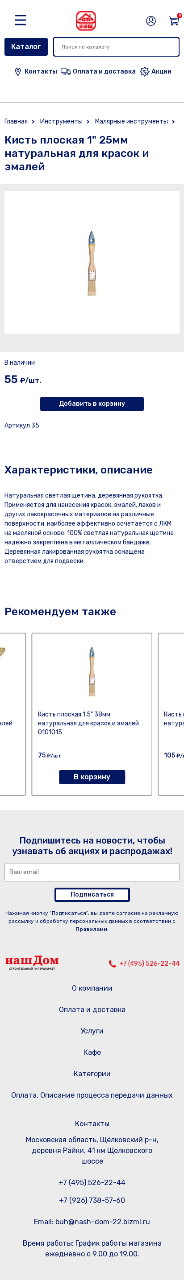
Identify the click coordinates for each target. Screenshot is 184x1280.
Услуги (92, 1031)
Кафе (92, 1052)
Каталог (26, 46)
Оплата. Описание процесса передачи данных (92, 1095)
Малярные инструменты (131, 121)
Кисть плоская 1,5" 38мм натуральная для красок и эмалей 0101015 (88, 723)
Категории (92, 1074)
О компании (92, 988)
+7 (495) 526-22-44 (150, 963)
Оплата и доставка (92, 1009)
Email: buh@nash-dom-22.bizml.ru (92, 1222)
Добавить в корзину (92, 403)
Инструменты (61, 121)
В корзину (92, 777)
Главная (16, 121)
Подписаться (92, 894)
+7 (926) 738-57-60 (92, 1200)
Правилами (91, 929)
